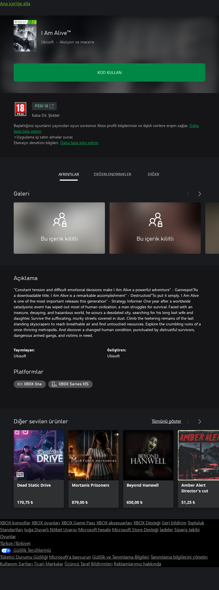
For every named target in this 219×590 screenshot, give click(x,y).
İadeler (166, 529)
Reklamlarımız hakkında (137, 564)
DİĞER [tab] (153, 174)
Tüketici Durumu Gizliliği (24, 557)
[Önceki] (188, 194)
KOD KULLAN (109, 72)
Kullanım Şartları (17, 564)
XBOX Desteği (147, 522)
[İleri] (199, 194)
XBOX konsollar (15, 522)
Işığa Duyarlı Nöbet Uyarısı (50, 529)
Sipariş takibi (187, 529)
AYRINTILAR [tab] (68, 174)
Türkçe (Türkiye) (15, 543)
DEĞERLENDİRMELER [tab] (112, 174)
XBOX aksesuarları (114, 522)
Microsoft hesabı (94, 529)
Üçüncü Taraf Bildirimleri (88, 564)
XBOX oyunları (46, 522)
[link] (39, 469)
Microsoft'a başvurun (70, 557)
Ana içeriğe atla (15, 3)
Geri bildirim (174, 522)
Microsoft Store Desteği (135, 529)
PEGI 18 (41, 106)
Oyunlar (8, 536)
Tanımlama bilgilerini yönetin (179, 557)
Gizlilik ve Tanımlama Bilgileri (120, 557)
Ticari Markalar (48, 564)
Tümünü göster (166, 421)
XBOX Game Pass (78, 522)
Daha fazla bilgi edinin (79, 142)
